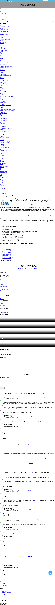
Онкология (1, 107)
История (1, 69)
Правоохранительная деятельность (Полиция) (6, 124)
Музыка (1, 100)
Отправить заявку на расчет (4, 312)
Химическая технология (3, 179)
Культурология (2, 79)
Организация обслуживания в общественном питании (7, 109)
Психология (2, 133)
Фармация (1, 174)
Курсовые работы (2, 280)
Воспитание (2, 45)
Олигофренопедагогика (3, 106)
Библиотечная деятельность (4, 38)
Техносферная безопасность (4, 166)
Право (1, 122)
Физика (1, 175)
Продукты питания (3, 131)
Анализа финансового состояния (4, 32)
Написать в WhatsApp (33, 268)
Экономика (1, 182)
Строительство (2, 158)
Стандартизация (2, 155)
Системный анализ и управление (4, 147)
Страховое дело (2, 157)
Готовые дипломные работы (6, 590)
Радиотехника (2, 134)
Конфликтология (2, 77)
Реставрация (2, 139)
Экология (1, 181)
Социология (2, 152)
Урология (1, 173)
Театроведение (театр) (3, 160)
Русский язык (2, 140)
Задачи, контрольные (3, 305)
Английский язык (2, 33)
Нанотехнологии (2, 101)
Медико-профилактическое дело (4, 91)
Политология (2, 121)
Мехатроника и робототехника (4, 97)
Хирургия (1, 180)
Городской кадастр (2, 48)
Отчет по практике (4, 591)
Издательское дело (2, 64)
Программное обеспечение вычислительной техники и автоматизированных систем (12, 130)
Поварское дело (2, 119)
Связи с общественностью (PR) (4, 142)
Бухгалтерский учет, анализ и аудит (5, 42)
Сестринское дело (2, 145)
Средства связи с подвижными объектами (6, 154)
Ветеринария (2, 43)
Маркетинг (1, 88)
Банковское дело (2, 36)
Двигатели (1, 53)
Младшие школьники (3, 98)
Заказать (1, 279)
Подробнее (1, 284)
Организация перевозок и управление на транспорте (7, 110)
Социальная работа (3, 151)
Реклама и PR (2, 136)
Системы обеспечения (3, 148)
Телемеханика (2, 162)
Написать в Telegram (27, 268)
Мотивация (1, 99)
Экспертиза (2, 184)
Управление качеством (3, 171)
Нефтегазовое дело (3, 103)
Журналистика (2, 59)
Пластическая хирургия (3, 118)
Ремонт (1, 138)
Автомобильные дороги (3, 28)
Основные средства (3, 112)
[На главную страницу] (3, 8)
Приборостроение (2, 125)
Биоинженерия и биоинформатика (5, 39)
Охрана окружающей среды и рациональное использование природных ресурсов (11, 114)
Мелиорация (2, 92)
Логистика (1, 86)
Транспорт (1, 168)
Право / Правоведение (3, 123)
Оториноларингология (3, 113)
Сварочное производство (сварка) (5, 141)
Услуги (3, 16)
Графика (1, 52)
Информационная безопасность (4, 67)
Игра (1, 63)
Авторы (3, 18)
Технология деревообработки (4, 165)
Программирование (3, 129)
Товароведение (2, 167)
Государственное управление (4, 50)
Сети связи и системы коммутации (5, 146)
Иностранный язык (3, 65)
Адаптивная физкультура (3, 30)
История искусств (2, 70)
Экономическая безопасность (4, 183)
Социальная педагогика (3, 150)
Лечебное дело (2, 83)
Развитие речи (2, 135)
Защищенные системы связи (4, 60)
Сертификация (2, 144)
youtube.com (4, 598)
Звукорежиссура (2, 61)
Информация (4, 19)
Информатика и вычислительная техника (6, 66)
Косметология (2, 78)
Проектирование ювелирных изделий (5, 132)
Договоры (1, 56)
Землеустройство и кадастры (4, 62)
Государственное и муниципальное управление (6, 49)
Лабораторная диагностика (4, 80)
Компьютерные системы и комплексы (5, 75)
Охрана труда (2, 115)
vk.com (1, 598)
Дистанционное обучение (3, 286)
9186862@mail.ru (2, 13)
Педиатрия (1, 117)
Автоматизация (2, 25)
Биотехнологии (2, 41)
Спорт (1, 153)
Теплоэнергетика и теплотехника (5, 163)
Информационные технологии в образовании (6, 68)
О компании (3, 15)
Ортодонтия (2, 111)
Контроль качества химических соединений (6, 76)
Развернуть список (2, 189)
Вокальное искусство (3, 44)
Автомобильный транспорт (4, 29)
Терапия (1, 164)
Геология (1, 47)
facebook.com (7, 598)
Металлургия (2, 94)
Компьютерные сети (3, 74)
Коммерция (1, 72)
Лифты (1, 85)
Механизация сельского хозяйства (5, 95)
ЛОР (1, 87)
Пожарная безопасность (3, 120)
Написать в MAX (20, 268)
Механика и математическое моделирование (6, 96)
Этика (1, 187)
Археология (2, 35)
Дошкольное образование (3, 57)
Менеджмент (2, 93)
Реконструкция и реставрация (4, 137)
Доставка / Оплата (4, 585)
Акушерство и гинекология (4, 31)
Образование (2, 104)
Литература (2, 84)
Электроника (2, 185)
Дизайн (1, 55)
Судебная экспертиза (3, 159)
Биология (1, 40)
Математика (2, 89)
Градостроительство (3, 51)
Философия (2, 177)
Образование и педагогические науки (5, 105)
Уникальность (2, 299)
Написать (6, 13)
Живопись (1, 58)
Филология (1, 176)
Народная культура (3, 102)
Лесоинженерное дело (3, 82)
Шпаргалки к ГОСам (5, 593)
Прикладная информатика (4, 126)
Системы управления (3, 149)
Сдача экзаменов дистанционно (6, 592)
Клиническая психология (3, 71)
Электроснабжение (3, 186)
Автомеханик (2, 27)
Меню (1, 14)
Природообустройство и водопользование (6, 128)
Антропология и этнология (4, 34)
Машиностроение (2, 90)
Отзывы (3, 17)
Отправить (2, 388)
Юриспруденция (2, 188)
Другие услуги (4, 594)
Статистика (2, 156)
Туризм (1, 169)
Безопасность (2, 37)
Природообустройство (3, 127)
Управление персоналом (3, 172)
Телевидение (2, 161)
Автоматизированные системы (4, 26)
